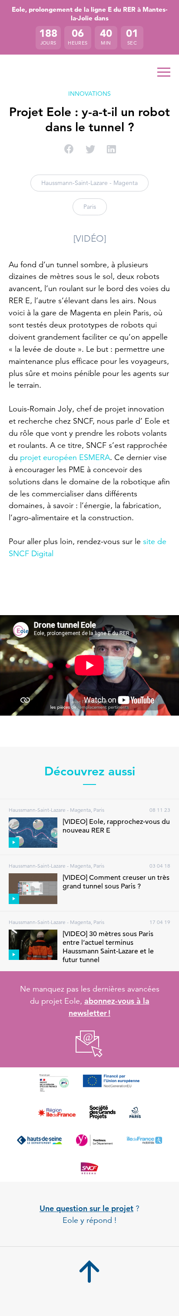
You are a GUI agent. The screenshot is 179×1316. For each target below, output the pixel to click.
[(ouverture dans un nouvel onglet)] (90, 1044)
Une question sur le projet (86, 1208)
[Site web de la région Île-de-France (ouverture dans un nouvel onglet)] (56, 1112)
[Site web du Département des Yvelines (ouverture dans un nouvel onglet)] (94, 1140)
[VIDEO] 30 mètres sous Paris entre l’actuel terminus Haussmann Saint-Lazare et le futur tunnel (108, 947)
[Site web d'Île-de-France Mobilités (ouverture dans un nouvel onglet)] (144, 1140)
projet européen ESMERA (65, 457)
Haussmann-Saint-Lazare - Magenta (89, 183)
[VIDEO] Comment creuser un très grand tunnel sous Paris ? (116, 882)
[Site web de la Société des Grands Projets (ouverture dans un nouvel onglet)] (103, 1112)
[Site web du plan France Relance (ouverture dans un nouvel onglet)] (54, 1083)
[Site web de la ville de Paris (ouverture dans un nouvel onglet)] (135, 1112)
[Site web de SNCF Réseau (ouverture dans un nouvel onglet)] (89, 1168)
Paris (89, 207)
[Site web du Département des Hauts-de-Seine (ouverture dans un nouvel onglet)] (39, 1140)
